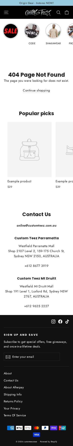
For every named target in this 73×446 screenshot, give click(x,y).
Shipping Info (13, 394)
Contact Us (11, 380)
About (8, 373)
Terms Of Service (15, 415)
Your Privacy (12, 408)
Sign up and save (21, 335)
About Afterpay (14, 387)
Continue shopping (36, 90)
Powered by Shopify (48, 441)
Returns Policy (13, 401)
